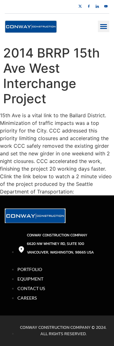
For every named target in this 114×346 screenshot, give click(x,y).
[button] (103, 26)
